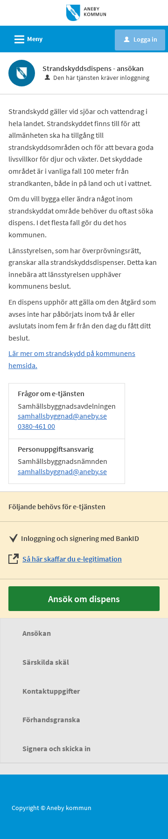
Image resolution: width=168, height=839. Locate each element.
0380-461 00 (36, 426)
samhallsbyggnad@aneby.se (62, 415)
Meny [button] (27, 39)
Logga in (140, 39)
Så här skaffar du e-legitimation (72, 558)
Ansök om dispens (84, 598)
